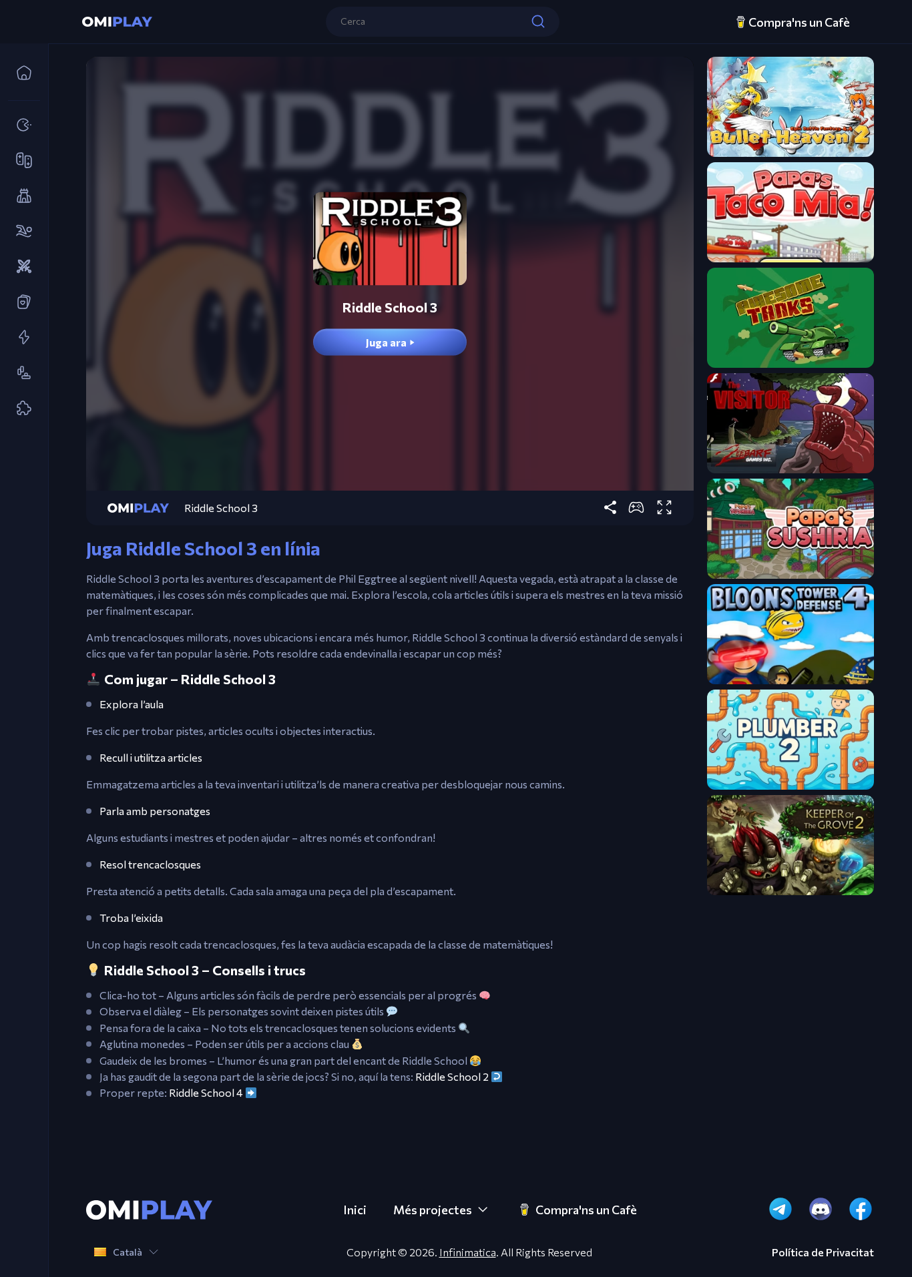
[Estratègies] (20, 267)
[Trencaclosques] (20, 408)
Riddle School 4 (206, 1093)
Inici (355, 1209)
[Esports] (20, 231)
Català (127, 1252)
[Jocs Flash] (20, 337)
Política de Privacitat (823, 1252)
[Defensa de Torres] (20, 196)
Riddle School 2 (452, 1076)
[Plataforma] (20, 373)
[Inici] (20, 73)
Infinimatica (467, 1252)
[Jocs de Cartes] (20, 302)
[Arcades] (20, 125)
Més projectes (432, 1209)
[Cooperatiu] (20, 161)
